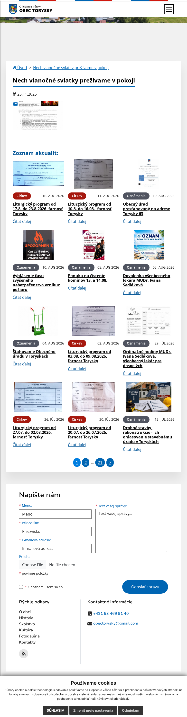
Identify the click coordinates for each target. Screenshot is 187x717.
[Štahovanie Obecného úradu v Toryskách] (38, 321)
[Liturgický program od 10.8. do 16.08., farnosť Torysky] (93, 174)
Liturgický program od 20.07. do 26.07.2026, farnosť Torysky (89, 432)
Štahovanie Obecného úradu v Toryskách (34, 354)
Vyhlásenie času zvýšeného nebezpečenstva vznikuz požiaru (36, 282)
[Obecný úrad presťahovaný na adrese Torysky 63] (148, 174)
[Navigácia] (169, 9)
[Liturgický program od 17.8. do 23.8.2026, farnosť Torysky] (38, 174)
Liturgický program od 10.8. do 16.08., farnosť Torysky (90, 208)
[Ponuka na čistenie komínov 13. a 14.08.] (93, 245)
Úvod (21, 67)
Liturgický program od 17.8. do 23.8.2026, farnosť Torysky (38, 208)
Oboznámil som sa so (44, 587)
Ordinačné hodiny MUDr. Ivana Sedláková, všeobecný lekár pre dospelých (147, 358)
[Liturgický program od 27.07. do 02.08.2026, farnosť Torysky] (38, 397)
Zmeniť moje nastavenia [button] (93, 710)
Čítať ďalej (22, 221)
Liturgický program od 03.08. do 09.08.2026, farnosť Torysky (89, 356)
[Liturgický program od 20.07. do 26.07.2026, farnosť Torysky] (93, 397)
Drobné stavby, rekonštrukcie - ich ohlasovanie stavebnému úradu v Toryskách (147, 435)
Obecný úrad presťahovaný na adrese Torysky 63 (146, 208)
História (26, 618)
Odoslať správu (145, 587)
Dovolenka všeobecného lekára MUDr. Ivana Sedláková (146, 280)
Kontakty (27, 642)
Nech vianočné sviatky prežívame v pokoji (71, 67)
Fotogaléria (29, 636)
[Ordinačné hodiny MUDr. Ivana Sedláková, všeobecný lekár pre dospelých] (148, 321)
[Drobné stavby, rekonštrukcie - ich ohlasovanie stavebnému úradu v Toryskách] (148, 397)
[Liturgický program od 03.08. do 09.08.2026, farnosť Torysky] (93, 321)
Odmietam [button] (130, 710)
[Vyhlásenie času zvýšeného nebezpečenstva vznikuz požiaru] (38, 245)
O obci (25, 612)
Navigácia (20, 9)
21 (100, 462)
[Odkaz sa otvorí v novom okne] (23, 653)
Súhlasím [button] (56, 710)
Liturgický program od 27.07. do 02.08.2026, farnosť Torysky (34, 432)
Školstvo (27, 624)
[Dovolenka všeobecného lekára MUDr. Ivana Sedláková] (148, 245)
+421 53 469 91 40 (111, 613)
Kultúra (26, 630)
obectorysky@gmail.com (115, 623)
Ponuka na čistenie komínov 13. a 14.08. (87, 278)
